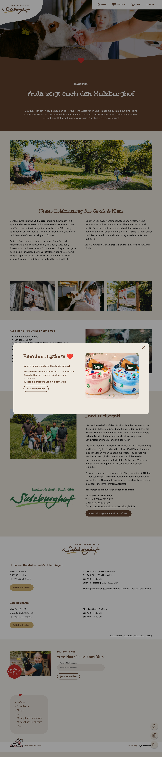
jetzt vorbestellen (36, 388)
